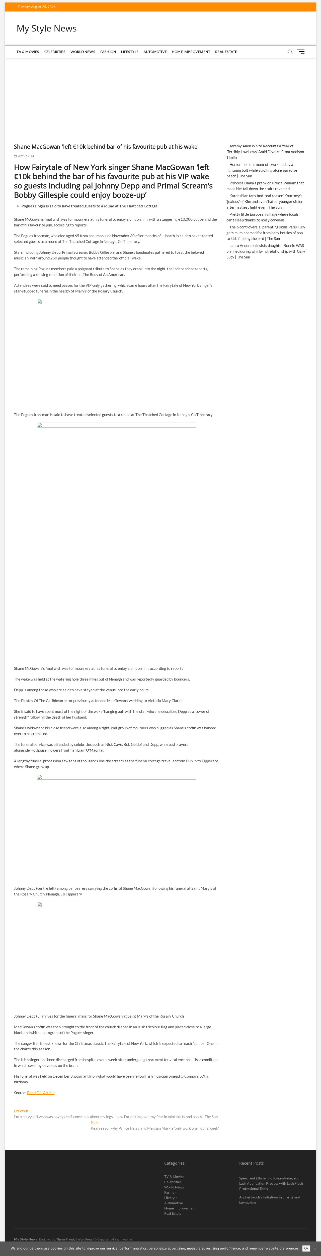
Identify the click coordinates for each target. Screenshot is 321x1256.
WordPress (84, 1239)
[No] (314, 1248)
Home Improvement (191, 52)
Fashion (108, 52)
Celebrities (54, 52)
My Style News (47, 28)
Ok (306, 1248)
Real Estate (226, 52)
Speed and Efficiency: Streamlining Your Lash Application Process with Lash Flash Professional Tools (271, 1183)
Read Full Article (40, 1092)
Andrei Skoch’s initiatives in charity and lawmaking (269, 1199)
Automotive (155, 52)
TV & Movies (28, 52)
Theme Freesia (65, 1239)
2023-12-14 (25, 156)
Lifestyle (129, 52)
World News (82, 52)
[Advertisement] (160, 96)
